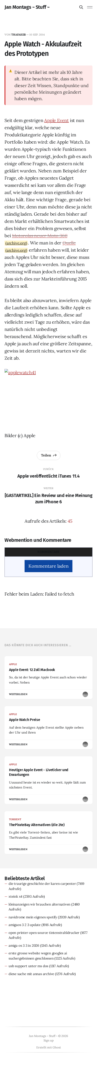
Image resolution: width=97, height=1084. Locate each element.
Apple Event (56, 120)
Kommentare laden (48, 566)
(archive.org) (16, 243)
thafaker (18, 34)
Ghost (57, 1047)
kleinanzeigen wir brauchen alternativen (39, 904)
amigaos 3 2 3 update (25, 925)
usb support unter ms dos (28, 966)
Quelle (69, 243)
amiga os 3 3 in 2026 (24, 945)
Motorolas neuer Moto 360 (39, 235)
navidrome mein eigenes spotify (33, 917)
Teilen (46, 455)
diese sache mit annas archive (31, 974)
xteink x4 (15, 896)
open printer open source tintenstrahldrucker (44, 932)
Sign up (49, 1040)
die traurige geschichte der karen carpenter (42, 883)
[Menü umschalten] (89, 7)
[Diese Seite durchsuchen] (81, 7)
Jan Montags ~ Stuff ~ (27, 7)
